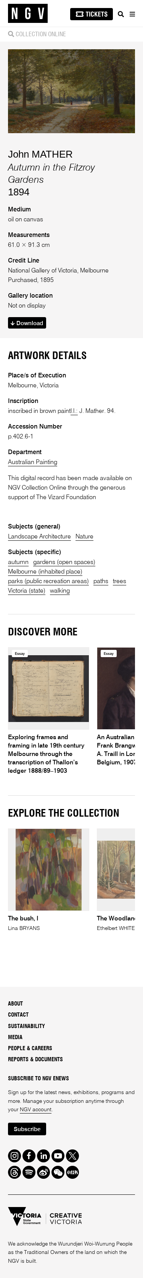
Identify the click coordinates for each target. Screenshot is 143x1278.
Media (15, 1037)
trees (119, 581)
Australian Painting (32, 462)
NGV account (35, 1109)
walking (60, 591)
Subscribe (27, 1129)
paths (100, 581)
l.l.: (74, 411)
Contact (18, 1015)
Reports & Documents (35, 1059)
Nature (84, 536)
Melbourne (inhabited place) (45, 572)
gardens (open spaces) (64, 562)
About (15, 1004)
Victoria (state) (26, 591)
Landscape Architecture (39, 536)
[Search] (121, 14)
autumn (18, 562)
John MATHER (40, 154)
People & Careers (30, 1048)
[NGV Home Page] (28, 13)
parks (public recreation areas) (48, 581)
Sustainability (26, 1026)
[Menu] (132, 14)
